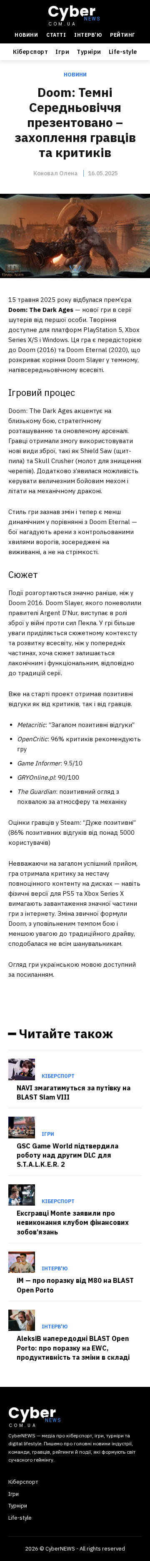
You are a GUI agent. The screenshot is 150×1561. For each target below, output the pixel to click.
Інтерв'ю (55, 1268)
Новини (75, 74)
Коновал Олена (55, 173)
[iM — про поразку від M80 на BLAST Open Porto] (21, 1262)
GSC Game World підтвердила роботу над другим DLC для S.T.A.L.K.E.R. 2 (67, 1155)
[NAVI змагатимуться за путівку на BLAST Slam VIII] (21, 1069)
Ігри (48, 1134)
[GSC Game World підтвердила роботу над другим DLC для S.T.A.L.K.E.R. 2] (21, 1127)
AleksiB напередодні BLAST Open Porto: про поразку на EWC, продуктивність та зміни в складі (73, 1347)
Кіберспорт (58, 1076)
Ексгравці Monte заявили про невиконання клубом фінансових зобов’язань (73, 1222)
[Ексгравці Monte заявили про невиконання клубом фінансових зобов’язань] (21, 1195)
